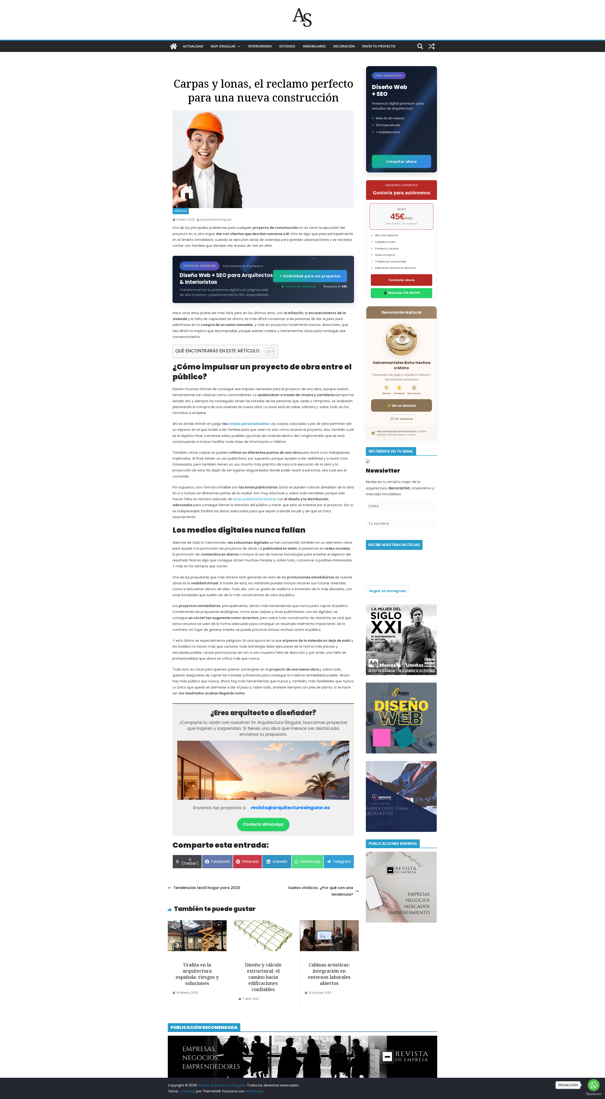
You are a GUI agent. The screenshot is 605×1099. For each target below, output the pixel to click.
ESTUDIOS (287, 46)
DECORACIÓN (344, 46)
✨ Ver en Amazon (401, 405)
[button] (238, 46)
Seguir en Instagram (387, 591)
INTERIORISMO (260, 46)
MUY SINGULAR (223, 46)
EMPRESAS (180, 211)
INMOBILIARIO (314, 46)
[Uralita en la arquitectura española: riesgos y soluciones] (197, 923)
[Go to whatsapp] (594, 1085)
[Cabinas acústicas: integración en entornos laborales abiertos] (329, 923)
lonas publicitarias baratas (254, 499)
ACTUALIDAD (193, 46)
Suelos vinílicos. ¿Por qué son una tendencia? (320, 891)
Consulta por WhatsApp (300, 286)
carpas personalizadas (248, 423)
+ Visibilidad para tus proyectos (310, 276)
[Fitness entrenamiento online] (401, 607)
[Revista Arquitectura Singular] (173, 46)
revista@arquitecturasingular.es (290, 807)
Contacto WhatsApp (263, 824)
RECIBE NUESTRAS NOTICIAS (394, 544)
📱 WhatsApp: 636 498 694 (402, 293)
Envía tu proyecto (378, 46)
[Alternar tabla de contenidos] (267, 351)
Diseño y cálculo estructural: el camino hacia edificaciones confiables (263, 977)
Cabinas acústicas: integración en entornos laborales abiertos (329, 974)
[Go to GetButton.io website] (593, 1094)
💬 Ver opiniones (401, 418)
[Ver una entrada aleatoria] (431, 46)
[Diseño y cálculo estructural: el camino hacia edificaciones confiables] (263, 923)
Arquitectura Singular (215, 220)
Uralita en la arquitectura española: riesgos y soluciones (197, 974)
